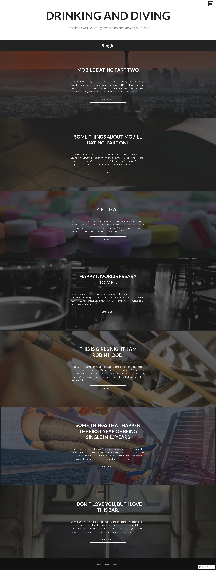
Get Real (108, 209)
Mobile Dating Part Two (108, 70)
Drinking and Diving (108, 15)
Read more (101, 100)
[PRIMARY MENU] (210, 3)
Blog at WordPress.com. (108, 564)
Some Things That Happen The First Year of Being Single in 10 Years (108, 431)
